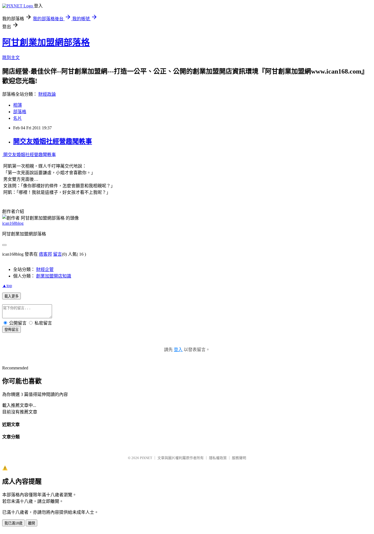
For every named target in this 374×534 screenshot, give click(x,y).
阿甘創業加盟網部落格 (46, 42)
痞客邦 (45, 254)
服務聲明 (239, 458)
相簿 (17, 105)
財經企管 (45, 269)
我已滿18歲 (13, 523)
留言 (57, 254)
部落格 (19, 111)
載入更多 (11, 296)
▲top (7, 285)
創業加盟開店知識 (53, 276)
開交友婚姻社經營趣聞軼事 (52, 141)
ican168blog (13, 223)
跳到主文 (11, 57)
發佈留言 (11, 330)
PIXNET (146, 458)
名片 (17, 118)
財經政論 (47, 94)
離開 (31, 523)
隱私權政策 (218, 458)
